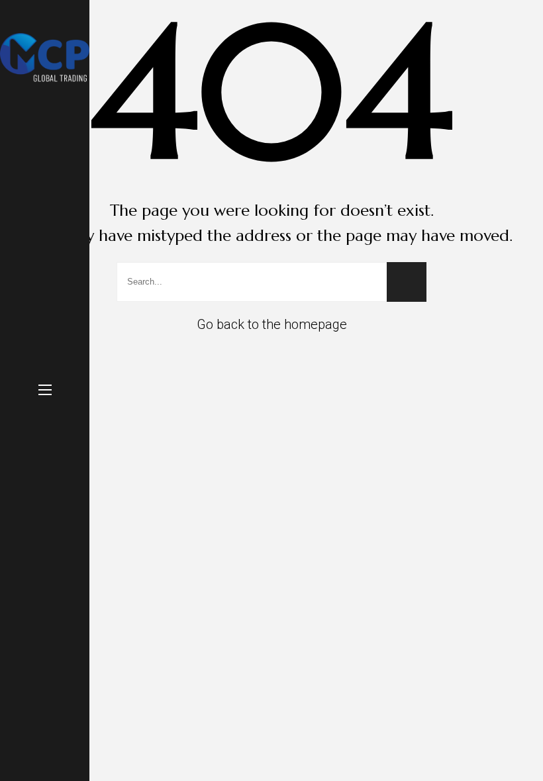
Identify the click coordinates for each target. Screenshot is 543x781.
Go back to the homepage (272, 324)
